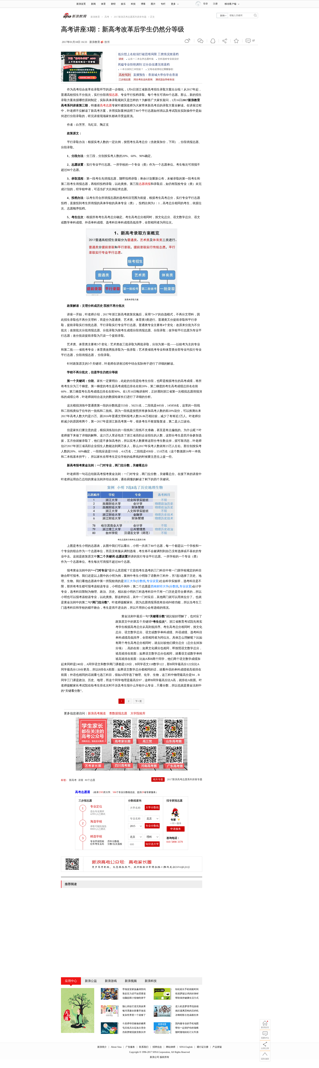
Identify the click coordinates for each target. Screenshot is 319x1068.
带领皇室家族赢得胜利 (134, 989)
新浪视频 (131, 981)
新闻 (93, 4)
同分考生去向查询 (143, 79)
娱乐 (123, 4)
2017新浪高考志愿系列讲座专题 (130, 17)
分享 (224, 40)
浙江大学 (130, 581)
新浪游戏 (111, 981)
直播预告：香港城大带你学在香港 (155, 74)
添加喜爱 (236, 40)
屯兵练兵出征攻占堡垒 (134, 1028)
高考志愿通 (82, 792)
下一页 (138, 701)
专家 (173, 819)
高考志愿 (106, 105)
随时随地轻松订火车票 (187, 1032)
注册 (215, 3)
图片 (153, 4)
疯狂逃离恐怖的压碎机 (187, 1010)
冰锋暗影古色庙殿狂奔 (187, 1015)
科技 (133, 4)
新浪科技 (151, 981)
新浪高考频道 (97, 713)
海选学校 (96, 821)
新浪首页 (81, 4)
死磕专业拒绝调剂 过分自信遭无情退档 (144, 64)
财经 (113, 4)
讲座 (121, 59)
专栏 (163, 4)
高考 (107, 17)
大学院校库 (137, 713)
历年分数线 (113, 841)
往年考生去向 (97, 844)
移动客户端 (230, 4)
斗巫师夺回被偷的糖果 (134, 1023)
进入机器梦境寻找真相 (187, 1006)
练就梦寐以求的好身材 (187, 993)
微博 (107, 42)
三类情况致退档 (168, 54)
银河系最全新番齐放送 (134, 1010)
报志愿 (113, 94)
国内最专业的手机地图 (187, 1023)
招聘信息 (157, 1047)
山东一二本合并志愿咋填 (141, 59)
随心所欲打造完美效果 (134, 1006)
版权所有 (164, 1057)
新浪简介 (102, 1047)
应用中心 (71, 981)
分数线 (141, 581)
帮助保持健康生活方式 (187, 998)
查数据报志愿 (118, 713)
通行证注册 (202, 1047)
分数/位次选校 (114, 844)
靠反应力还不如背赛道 (134, 993)
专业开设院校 (97, 841)
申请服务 (175, 828)
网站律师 (170, 1047)
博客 (143, 4)
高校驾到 (125, 74)
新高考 (73, 780)
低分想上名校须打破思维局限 (138, 54)
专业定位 (96, 806)
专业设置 (153, 581)
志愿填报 (145, 184)
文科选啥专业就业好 (168, 59)
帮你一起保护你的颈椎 (187, 1028)
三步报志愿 (124, 79)
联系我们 (143, 1047)
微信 (201, 40)
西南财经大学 (160, 586)
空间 (212, 40)
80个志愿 (90, 780)
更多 (173, 4)
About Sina (116, 1047)
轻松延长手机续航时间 (187, 989)
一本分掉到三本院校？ (131, 69)
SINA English (186, 1047)
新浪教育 (95, 17)
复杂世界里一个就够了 (134, 1015)
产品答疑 (217, 1047)
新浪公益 (91, 981)
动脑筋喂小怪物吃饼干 (134, 998)
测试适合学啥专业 (165, 79)
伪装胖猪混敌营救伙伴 (134, 1032)
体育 (103, 4)
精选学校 (96, 836)
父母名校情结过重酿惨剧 (160, 69)
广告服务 (130, 1047)
